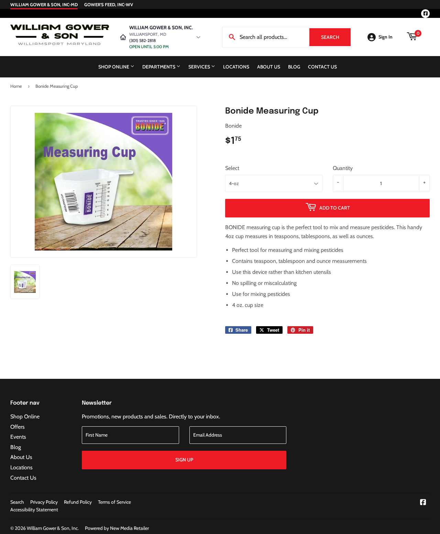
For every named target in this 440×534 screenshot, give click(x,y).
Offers (17, 427)
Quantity (343, 168)
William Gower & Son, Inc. (53, 528)
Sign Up (184, 460)
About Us (268, 67)
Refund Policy (78, 502)
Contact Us (322, 67)
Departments (159, 67)
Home (16, 86)
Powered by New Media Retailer (117, 528)
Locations (236, 67)
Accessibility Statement (34, 509)
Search (336, 37)
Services (199, 67)
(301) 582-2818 (142, 40)
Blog (294, 67)
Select (232, 168)
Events (18, 437)
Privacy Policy (44, 502)
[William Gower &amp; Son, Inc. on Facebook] (423, 503)
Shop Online (114, 67)
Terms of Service (114, 502)
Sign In (385, 37)
